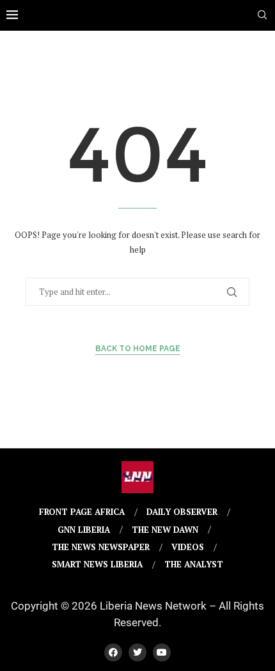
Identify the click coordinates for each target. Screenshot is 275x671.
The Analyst (193, 564)
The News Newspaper (101, 547)
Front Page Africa (82, 511)
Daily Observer (181, 511)
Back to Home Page (137, 348)
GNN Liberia (84, 529)
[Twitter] (137, 652)
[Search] (262, 16)
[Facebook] (113, 652)
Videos (187, 547)
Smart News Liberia (97, 564)
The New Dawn (165, 529)
